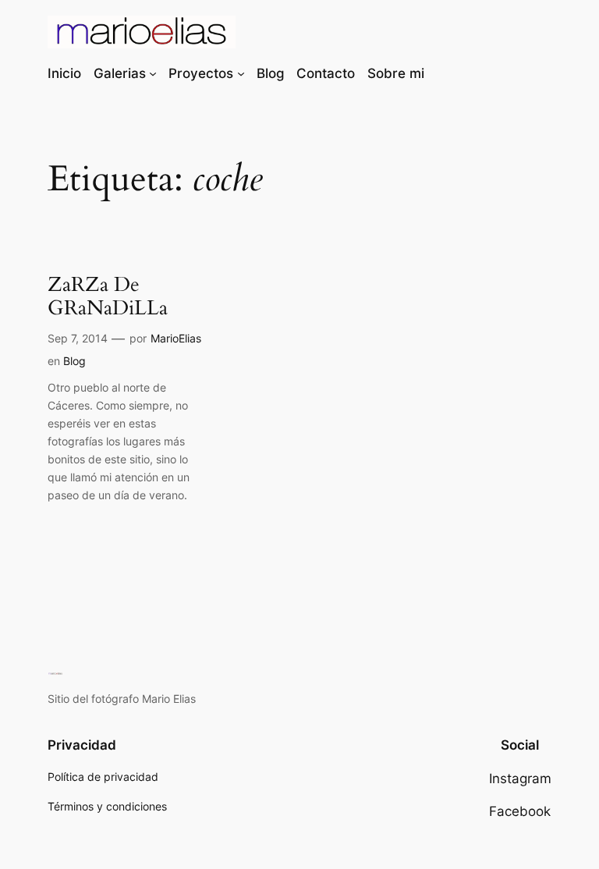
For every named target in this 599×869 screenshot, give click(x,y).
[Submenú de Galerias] (153, 73)
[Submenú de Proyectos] (241, 73)
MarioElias (176, 338)
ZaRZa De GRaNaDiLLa (108, 297)
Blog (74, 360)
